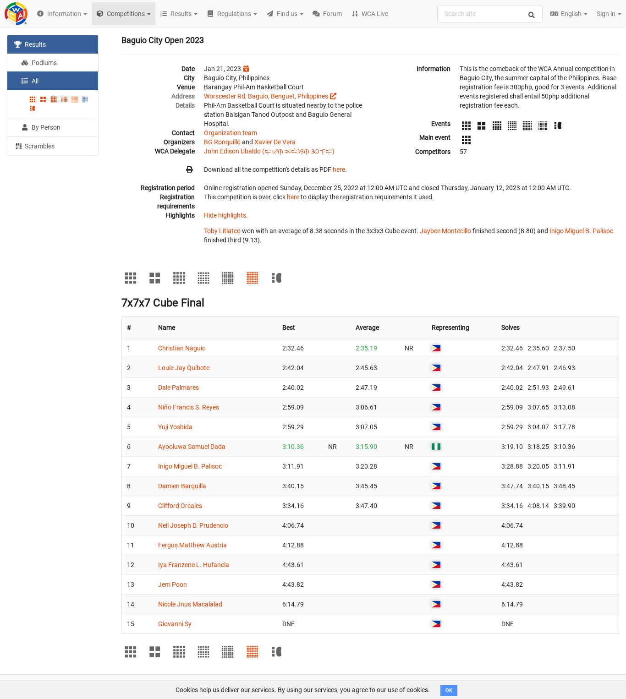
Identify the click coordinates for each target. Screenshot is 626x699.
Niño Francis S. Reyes (188, 407)
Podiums (43, 62)
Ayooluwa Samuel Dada (191, 446)
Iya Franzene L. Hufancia (193, 564)
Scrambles (39, 146)
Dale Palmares (178, 387)
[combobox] (490, 13)
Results (34, 44)
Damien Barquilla (182, 486)
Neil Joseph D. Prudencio (193, 525)
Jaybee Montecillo (445, 231)
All (34, 81)
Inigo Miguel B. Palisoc (581, 231)
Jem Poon (172, 584)
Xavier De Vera (275, 142)
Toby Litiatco (222, 231)
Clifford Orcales (180, 505)
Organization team (230, 133)
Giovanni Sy (175, 624)
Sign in (607, 13)
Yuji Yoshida (175, 427)
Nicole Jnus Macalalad (190, 604)
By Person (45, 127)
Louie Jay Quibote (183, 367)
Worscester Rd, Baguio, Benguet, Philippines (266, 96)
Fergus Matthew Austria (192, 545)
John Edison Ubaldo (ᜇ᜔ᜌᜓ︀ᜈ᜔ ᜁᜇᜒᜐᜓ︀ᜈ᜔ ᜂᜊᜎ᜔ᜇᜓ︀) (269, 151)
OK (448, 691)
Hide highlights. (226, 215)
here (339, 169)
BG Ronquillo (222, 142)
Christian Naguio (182, 348)
